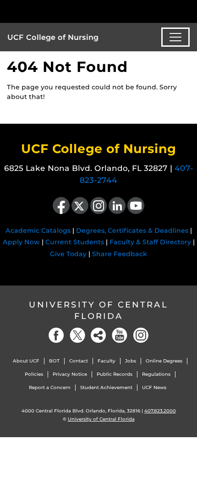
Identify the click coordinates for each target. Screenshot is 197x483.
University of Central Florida (98, 310)
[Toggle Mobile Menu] (188, 10)
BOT (54, 361)
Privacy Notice (70, 374)
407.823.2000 (160, 411)
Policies (34, 374)
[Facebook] (56, 335)
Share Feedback (119, 254)
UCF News (154, 387)
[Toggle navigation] (175, 37)
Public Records (114, 374)
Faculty (106, 361)
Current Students (74, 242)
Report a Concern (50, 387)
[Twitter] (77, 335)
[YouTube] (119, 335)
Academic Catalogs (38, 230)
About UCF (26, 361)
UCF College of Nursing (52, 37)
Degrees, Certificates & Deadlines (132, 230)
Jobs (130, 361)
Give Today (68, 254)
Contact (78, 361)
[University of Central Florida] (69, 11)
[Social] (98, 335)
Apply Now (21, 242)
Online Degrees (164, 361)
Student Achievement (106, 387)
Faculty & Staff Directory (150, 242)
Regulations (156, 374)
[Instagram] (140, 335)
